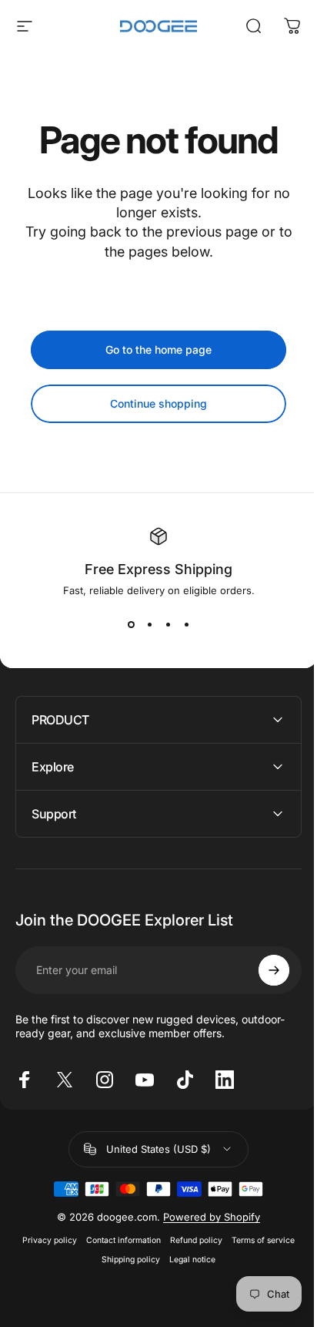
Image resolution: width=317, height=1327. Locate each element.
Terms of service (257, 1240)
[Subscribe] (262, 970)
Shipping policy (125, 1260)
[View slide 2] (149, 624)
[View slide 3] (167, 624)
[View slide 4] (186, 624)
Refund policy (191, 1240)
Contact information (118, 1240)
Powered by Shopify (206, 1217)
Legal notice (187, 1260)
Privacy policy (44, 1240)
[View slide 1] (131, 624)
